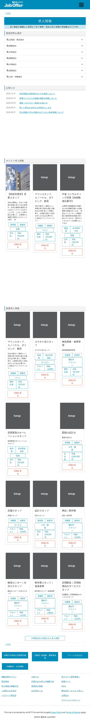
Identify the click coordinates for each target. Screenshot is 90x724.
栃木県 (12, 450)
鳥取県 (40, 520)
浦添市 (77, 520)
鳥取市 (50, 520)
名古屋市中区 (76, 229)
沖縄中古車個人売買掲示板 (15, 655)
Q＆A (63, 686)
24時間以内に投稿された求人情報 (45, 638)
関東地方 (13, 46)
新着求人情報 (37, 686)
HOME (8, 13)
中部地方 (13, 52)
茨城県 (67, 442)
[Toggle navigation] (81, 4)
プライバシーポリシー (70, 700)
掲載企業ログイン (8, 677)
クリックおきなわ (75, 655)
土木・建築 (72, 448)
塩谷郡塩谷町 (22, 450)
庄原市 (77, 355)
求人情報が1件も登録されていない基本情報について (41, 112)
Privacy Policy (56, 712)
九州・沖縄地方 (15, 76)
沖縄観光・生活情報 (15, 666)
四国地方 (13, 70)
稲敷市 (77, 442)
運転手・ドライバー (72, 362)
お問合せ (65, 695)
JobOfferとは (37, 690)
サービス (45, 362)
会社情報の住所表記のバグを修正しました (37, 93)
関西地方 (13, 58)
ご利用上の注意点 (8, 690)
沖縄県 (40, 225)
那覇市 (50, 225)
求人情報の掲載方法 (9, 686)
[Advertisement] (45, 136)
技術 (18, 455)
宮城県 (39, 356)
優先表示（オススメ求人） (72, 690)
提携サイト (66, 681)
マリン (45, 230)
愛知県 (66, 229)
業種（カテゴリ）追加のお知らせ (33, 103)
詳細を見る (18, 245)
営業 (18, 229)
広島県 (67, 355)
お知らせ (35, 677)
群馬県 (13, 224)
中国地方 (13, 64)
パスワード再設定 (8, 695)
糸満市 (22, 520)
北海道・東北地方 (16, 39)
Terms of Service (73, 712)
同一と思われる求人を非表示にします (35, 107)
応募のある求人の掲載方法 (42, 681)
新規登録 (5, 681)
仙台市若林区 (49, 356)
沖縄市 (22, 598)
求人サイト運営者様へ (70, 677)
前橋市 (22, 224)
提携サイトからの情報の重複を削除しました (38, 98)
